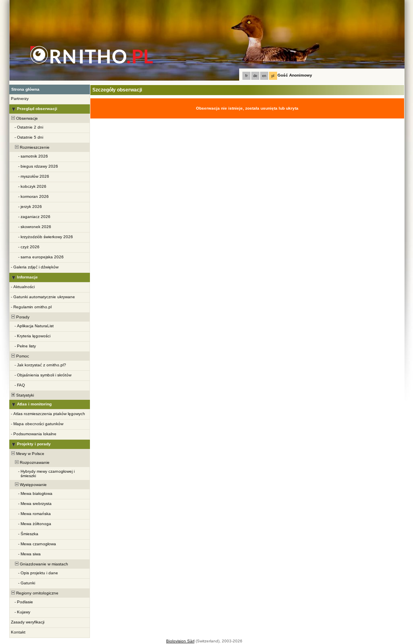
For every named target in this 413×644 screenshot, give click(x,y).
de (255, 76)
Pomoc (22, 356)
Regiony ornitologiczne (36, 593)
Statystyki (24, 395)
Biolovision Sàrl (180, 641)
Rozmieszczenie (34, 147)
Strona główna (25, 89)
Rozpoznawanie (34, 462)
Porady (22, 317)
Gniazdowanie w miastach (43, 564)
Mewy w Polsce (29, 453)
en (264, 76)
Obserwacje (26, 118)
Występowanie (33, 484)
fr (246, 76)
